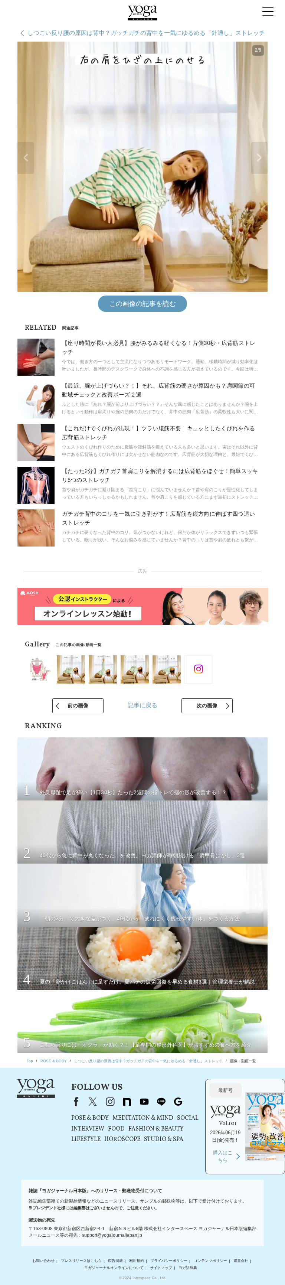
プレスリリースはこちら (81, 1261)
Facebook (74, 1101)
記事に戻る (142, 705)
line (161, 1101)
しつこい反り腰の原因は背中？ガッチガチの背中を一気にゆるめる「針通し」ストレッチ (146, 33)
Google (178, 1101)
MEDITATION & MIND (142, 1118)
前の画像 (78, 705)
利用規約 (136, 1261)
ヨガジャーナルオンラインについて (114, 1268)
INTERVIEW (87, 1129)
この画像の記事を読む (142, 303)
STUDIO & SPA (163, 1139)
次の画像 (207, 705)
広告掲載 (115, 1261)
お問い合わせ (43, 1261)
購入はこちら (222, 1156)
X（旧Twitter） (93, 1101)
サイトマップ (161, 1268)
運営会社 (240, 1261)
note (127, 1101)
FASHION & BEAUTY (156, 1129)
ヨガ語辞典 (187, 1268)
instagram (110, 1101)
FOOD (116, 1129)
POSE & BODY (90, 1118)
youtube (144, 1101)
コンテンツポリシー (210, 1261)
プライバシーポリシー (168, 1261)
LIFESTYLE (86, 1139)
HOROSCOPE (122, 1139)
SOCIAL (188, 1118)
